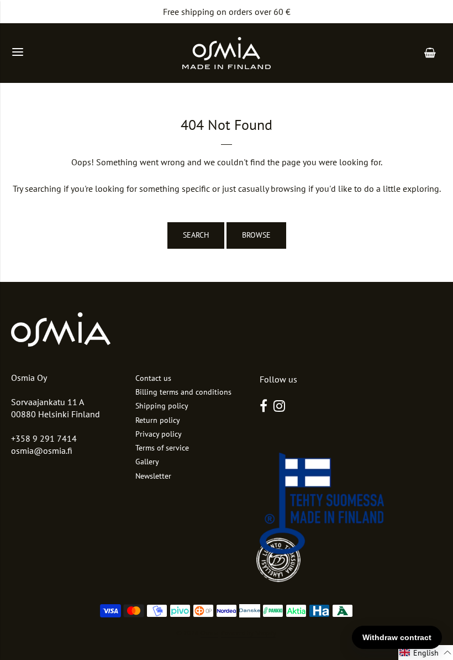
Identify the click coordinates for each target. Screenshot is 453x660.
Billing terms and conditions (183, 392)
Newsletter (153, 476)
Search (196, 235)
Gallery (147, 462)
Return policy (157, 420)
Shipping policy (161, 406)
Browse (256, 235)
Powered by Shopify (248, 632)
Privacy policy (158, 434)
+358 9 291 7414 (44, 438)
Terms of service (162, 448)
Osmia (209, 632)
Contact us (153, 378)
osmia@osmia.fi (41, 450)
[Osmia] (226, 53)
